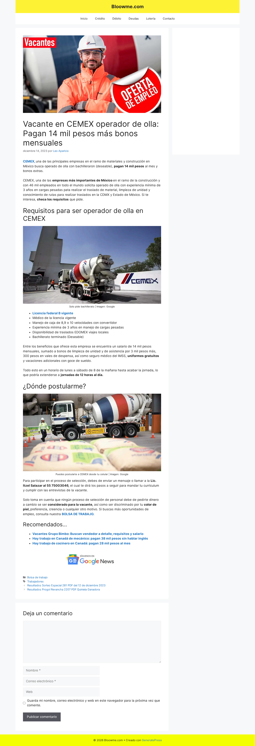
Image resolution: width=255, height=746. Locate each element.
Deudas (134, 18)
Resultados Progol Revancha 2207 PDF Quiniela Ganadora (63, 589)
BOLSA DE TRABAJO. (78, 514)
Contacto (169, 18)
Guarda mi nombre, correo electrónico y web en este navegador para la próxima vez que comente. (93, 703)
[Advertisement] (206, 91)
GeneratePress (152, 740)
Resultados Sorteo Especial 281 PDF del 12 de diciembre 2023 (66, 585)
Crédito (100, 18)
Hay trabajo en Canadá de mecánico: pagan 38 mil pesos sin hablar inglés (90, 538)
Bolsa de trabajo (37, 577)
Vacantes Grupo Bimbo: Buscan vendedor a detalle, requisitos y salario (87, 534)
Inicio (84, 18)
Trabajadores (35, 581)
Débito (116, 18)
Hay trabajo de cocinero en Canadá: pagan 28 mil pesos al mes (81, 543)
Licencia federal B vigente (52, 313)
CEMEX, (29, 161)
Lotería (150, 18)
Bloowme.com (127, 6)
